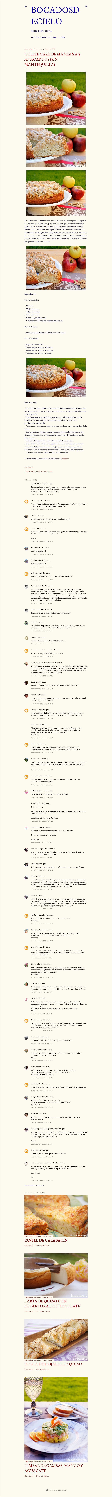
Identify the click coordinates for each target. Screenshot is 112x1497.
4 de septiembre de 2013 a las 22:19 (42, 924)
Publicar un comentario (34, 1185)
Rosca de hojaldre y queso (53, 1364)
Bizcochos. (38, 471)
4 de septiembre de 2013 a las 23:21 (42, 941)
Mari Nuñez (35, 827)
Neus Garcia (35, 1020)
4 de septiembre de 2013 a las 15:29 (41, 676)
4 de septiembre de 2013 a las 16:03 (42, 703)
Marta (33, 1114)
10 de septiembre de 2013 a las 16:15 (42, 1157)
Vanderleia (35, 1084)
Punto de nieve (37, 915)
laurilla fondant (36, 483)
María (33, 876)
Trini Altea (34, 1037)
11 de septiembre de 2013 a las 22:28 (42, 1180)
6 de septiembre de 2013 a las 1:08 (41, 1060)
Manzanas (48, 471)
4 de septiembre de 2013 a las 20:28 (42, 870)
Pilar (32, 983)
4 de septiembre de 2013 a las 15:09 (42, 656)
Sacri (33, 682)
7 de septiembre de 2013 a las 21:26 (41, 1122)
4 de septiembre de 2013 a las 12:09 (42, 494)
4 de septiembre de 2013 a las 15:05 (42, 644)
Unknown (34, 573)
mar (32, 516)
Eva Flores (35, 548)
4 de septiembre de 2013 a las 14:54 (42, 631)
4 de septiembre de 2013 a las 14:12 (41, 603)
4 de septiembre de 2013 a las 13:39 (42, 579)
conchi (33, 695)
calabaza (65, 459)
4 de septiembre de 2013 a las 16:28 (42, 752)
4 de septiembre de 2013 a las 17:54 (42, 842)
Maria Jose (35, 759)
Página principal (44, 37)
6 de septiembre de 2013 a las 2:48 (41, 1078)
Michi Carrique (36, 586)
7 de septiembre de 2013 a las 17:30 (42, 1107)
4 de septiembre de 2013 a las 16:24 (42, 718)
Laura (33, 744)
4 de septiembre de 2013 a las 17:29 (42, 797)
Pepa (33, 637)
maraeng (34, 501)
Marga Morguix (37, 1097)
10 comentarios (42, 1476)
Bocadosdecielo (55, 15)
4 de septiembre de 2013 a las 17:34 (42, 821)
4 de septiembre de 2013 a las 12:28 (42, 509)
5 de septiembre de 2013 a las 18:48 (42, 1031)
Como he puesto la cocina (41, 650)
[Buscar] (86, 6)
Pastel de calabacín (46, 1240)
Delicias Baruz (36, 791)
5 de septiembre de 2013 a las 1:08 (41, 992)
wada (33, 998)
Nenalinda (35, 1067)
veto (33, 528)
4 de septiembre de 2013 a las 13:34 (42, 554)
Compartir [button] (28, 467)
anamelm (34, 947)
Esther (33, 622)
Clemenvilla (35, 964)
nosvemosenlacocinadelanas (42, 1163)
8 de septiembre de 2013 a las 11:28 (41, 1144)
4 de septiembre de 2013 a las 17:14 (41, 785)
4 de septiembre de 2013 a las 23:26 (42, 958)
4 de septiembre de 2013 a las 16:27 (42, 738)
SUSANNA (35, 804)
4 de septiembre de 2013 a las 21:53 (41, 889)
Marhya (34, 725)
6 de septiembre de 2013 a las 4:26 (41, 1090)
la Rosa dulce (36, 776)
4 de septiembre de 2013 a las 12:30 (42, 522)
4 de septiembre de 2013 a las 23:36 (42, 977)
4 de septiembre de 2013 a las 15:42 (42, 688)
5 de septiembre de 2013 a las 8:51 (41, 1013)
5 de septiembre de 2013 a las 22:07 (42, 1043)
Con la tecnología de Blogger (58, 1490)
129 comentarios (43, 1311)
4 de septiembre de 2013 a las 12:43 (42, 541)
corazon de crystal (38, 849)
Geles (33, 864)
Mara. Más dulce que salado (41, 663)
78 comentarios (42, 1245)
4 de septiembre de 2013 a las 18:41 (41, 857)
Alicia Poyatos (36, 930)
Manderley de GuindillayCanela (42, 1129)
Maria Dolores (36, 1050)
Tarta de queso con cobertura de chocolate (52, 1303)
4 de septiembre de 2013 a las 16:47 (42, 770)
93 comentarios (42, 1369)
